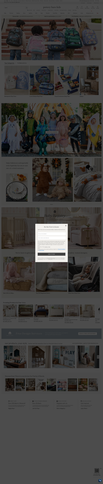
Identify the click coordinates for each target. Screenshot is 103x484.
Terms (49, 246)
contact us (46, 246)
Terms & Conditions (61, 249)
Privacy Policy (41, 250)
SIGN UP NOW (51, 254)
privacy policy (50, 259)
